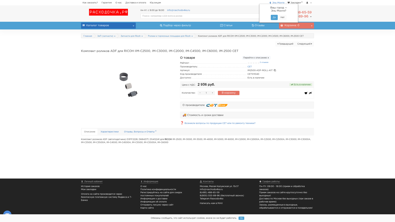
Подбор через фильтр (177, 25)
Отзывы (259, 25)
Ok (241, 218)
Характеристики (110, 132)
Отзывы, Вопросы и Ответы (140, 131)
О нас (118, 3)
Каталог (97, 25)
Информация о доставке (153, 199)
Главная (87, 36)
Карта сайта (147, 208)
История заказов (90, 186)
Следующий (304, 44)
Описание (89, 132)
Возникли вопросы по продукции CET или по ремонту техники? (218, 123)
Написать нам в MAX (211, 203)
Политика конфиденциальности (158, 189)
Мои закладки (88, 189)
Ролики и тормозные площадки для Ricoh (169, 36)
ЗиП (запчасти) (105, 36)
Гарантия (107, 3)
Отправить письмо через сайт (156, 205)
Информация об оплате (153, 202)
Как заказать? (90, 3)
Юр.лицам (155, 3)
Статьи (228, 25)
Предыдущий (285, 44)
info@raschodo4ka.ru (178, 10)
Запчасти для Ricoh (131, 36)
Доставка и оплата (135, 3)
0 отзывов (264, 62)
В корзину (229, 93)
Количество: (188, 93)
